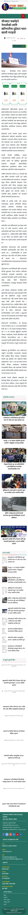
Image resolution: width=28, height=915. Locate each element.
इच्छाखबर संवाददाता (10, 38)
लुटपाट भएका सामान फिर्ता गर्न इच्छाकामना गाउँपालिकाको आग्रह (14, 805)
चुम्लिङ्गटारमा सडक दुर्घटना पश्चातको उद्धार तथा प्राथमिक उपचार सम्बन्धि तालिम (14, 491)
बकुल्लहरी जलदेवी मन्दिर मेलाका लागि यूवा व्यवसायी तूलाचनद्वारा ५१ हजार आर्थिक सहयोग (14, 541)
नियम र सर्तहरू (7, 899)
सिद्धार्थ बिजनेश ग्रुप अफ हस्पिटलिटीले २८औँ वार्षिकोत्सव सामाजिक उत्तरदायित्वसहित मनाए (14, 466)
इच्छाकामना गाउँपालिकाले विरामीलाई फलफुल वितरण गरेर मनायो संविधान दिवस (16, 648)
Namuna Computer (17, 913)
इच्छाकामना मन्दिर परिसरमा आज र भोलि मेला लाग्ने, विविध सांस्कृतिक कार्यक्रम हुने (17, 621)
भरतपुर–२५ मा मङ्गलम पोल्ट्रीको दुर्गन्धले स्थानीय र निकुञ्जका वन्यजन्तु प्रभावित (14, 441)
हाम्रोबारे (5, 897)
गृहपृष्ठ (5, 895)
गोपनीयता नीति (7, 902)
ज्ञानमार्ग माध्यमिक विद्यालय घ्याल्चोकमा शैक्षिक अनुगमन (15, 630)
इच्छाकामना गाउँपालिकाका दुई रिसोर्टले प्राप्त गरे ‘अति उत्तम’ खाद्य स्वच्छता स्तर (14, 419)
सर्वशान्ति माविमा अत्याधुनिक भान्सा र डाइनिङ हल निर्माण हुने (16, 638)
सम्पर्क (5, 904)
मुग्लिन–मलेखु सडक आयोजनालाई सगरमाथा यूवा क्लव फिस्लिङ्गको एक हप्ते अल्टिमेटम (14, 515)
